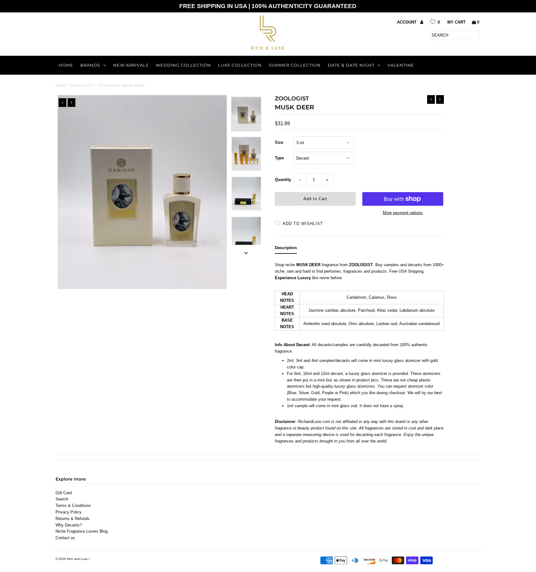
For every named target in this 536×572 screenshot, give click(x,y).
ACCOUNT (407, 22)
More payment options (403, 212)
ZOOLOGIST (82, 85)
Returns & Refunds (73, 518)
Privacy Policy (69, 512)
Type (279, 158)
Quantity (283, 179)
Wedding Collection (183, 65)
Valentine (400, 65)
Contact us (65, 537)
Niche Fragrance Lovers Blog (82, 531)
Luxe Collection (240, 65)
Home (66, 65)
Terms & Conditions (73, 505)
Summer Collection (295, 65)
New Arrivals (131, 65)
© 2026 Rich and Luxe (72, 559)
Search (62, 499)
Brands (90, 65)
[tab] (286, 249)
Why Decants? (69, 525)
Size (279, 142)
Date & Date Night (351, 65)
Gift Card (64, 493)
